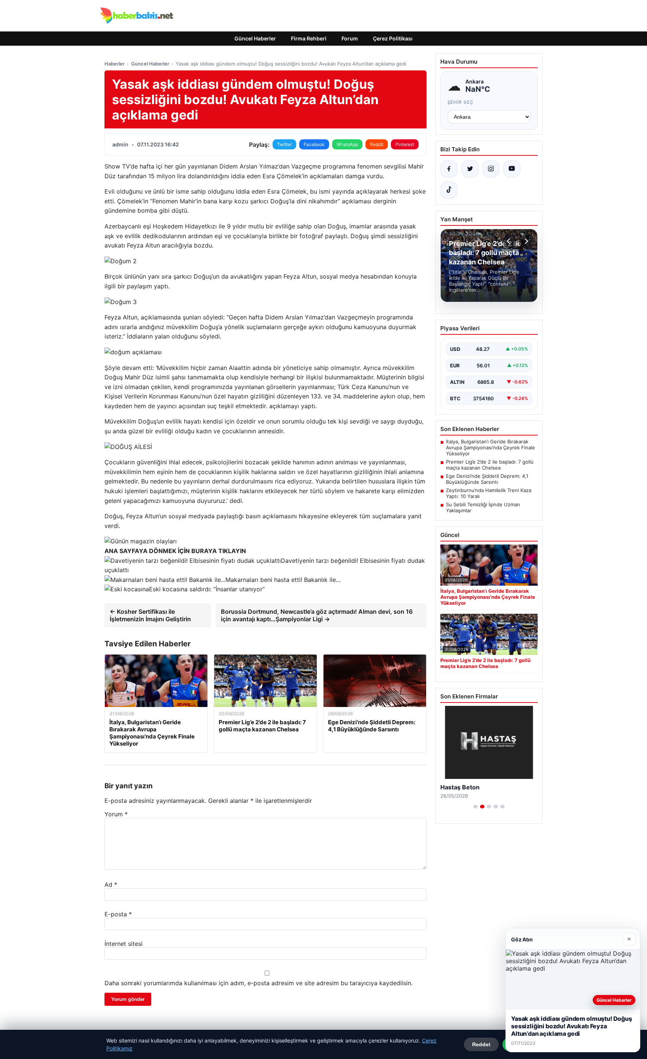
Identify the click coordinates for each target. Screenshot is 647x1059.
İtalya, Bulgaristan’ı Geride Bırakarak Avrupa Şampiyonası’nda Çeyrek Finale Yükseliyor (490, 447)
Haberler (114, 64)
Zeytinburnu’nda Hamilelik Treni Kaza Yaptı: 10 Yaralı (488, 493)
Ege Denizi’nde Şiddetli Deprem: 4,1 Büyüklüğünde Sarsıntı (487, 479)
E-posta (118, 914)
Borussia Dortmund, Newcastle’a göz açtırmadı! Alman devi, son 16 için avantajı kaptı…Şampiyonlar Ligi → (317, 615)
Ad (110, 884)
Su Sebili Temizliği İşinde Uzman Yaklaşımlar (483, 507)
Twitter (284, 144)
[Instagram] (490, 168)
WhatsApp (347, 144)
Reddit (376, 144)
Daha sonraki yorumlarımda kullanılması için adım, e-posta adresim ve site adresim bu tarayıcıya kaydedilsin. (258, 983)
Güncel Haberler (255, 38)
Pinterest (404, 144)
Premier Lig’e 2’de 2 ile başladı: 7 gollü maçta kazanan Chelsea (490, 465)
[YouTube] (511, 168)
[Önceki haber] (509, 241)
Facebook (314, 144)
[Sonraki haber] (525, 241)
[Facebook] (449, 168)
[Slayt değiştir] (475, 806)
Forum (349, 38)
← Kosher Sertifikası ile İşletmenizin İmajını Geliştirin (150, 615)
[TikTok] (449, 189)
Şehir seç (460, 102)
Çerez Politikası (393, 38)
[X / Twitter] (470, 168)
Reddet (481, 1044)
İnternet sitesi (123, 943)
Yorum (116, 814)
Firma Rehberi (308, 38)
